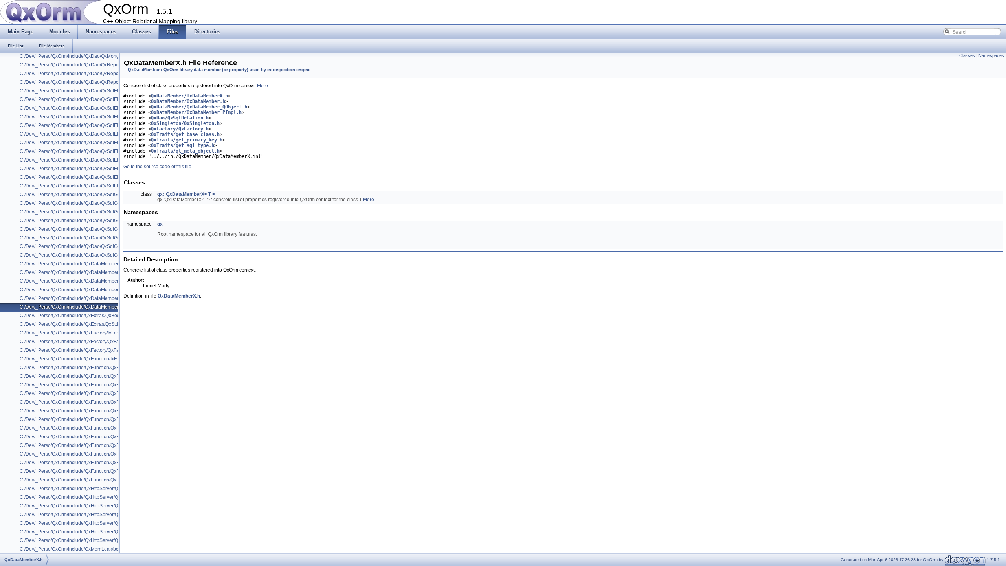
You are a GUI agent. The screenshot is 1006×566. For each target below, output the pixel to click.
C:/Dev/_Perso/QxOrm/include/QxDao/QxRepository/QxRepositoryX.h (93, 82)
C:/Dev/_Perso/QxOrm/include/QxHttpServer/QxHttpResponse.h (87, 506)
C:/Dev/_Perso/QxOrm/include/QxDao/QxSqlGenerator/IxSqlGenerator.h (96, 194)
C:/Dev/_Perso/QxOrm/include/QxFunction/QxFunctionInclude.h (87, 462)
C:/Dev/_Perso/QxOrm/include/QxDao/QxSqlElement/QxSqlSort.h (89, 186)
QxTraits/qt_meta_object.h (185, 151)
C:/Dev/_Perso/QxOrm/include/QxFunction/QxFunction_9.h (82, 445)
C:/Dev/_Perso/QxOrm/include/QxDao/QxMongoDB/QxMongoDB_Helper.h (99, 56)
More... (264, 85)
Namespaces (991, 55)
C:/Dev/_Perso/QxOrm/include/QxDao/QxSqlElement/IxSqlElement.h (92, 91)
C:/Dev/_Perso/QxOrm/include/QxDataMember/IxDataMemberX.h (89, 272)
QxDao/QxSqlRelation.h (180, 118)
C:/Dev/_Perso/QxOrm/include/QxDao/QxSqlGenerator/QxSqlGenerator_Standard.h (109, 255)
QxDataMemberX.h (179, 296)
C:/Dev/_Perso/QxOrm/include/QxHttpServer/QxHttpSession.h (85, 523)
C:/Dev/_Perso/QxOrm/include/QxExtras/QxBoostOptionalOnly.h (87, 315)
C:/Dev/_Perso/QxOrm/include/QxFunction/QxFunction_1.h (82, 376)
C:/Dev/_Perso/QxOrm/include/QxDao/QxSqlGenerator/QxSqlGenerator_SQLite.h (106, 246)
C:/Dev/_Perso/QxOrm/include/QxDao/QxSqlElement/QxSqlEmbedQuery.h (99, 125)
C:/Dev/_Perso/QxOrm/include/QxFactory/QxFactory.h (76, 341)
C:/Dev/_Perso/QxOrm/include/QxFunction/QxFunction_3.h (82, 393)
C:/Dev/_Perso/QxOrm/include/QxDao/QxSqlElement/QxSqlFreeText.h (94, 142)
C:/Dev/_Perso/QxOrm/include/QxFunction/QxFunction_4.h (82, 402)
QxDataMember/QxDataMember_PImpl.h (196, 112)
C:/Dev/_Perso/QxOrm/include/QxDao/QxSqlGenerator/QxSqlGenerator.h (97, 203)
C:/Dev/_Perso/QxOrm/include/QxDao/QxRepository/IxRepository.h (91, 65)
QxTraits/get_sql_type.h (182, 145)
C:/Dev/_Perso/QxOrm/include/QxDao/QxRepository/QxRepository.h (92, 73)
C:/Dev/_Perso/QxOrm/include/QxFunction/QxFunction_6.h (82, 419)
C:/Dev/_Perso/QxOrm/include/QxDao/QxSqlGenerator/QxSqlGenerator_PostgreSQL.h (112, 238)
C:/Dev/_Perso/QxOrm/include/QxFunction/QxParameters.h (82, 480)
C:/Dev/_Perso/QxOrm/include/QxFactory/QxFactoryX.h (78, 350)
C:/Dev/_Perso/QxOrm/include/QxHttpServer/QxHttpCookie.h (84, 488)
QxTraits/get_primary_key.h (186, 140)
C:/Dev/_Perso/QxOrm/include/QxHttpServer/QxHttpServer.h (83, 514)
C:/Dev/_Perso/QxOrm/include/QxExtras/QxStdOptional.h (80, 324)
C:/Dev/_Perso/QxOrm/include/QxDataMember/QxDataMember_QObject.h (99, 298)
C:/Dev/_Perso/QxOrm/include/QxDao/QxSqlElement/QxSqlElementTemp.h (99, 116)
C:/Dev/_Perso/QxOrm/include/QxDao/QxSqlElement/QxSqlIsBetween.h (96, 160)
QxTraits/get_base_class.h (185, 134)
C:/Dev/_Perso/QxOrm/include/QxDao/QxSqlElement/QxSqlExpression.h (97, 134)
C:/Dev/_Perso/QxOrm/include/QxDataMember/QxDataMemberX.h (90, 307)
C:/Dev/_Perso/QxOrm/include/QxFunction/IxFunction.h (78, 359)
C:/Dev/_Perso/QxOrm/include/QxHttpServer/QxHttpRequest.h (85, 497)
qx (160, 224)
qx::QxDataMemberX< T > (186, 194)
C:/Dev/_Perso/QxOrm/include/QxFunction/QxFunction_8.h (82, 436)
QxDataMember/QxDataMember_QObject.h (199, 107)
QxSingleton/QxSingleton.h (185, 123)
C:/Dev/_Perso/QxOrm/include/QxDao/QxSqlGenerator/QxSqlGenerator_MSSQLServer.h (114, 212)
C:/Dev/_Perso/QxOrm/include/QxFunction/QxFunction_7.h (82, 428)
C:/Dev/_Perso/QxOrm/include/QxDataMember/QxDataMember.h (88, 281)
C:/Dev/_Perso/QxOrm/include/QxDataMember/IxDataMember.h (87, 263)
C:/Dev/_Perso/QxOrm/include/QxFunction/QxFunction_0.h (82, 367)
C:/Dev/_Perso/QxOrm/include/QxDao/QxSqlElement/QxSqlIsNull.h (91, 168)
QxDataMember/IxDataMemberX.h (189, 96)
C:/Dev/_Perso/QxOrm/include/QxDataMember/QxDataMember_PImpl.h (96, 289)
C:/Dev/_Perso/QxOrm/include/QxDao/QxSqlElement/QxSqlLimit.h (90, 177)
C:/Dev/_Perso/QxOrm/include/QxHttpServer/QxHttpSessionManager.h (94, 532)
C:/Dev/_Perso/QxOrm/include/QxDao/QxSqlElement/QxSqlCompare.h (95, 99)
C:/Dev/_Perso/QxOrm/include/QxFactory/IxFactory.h (75, 333)
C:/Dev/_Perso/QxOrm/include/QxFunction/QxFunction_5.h (82, 410)
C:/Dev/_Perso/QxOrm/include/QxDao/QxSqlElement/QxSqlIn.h (87, 151)
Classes (967, 55)
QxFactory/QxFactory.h (180, 129)
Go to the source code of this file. (158, 166)
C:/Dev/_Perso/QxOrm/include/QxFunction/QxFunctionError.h (84, 454)
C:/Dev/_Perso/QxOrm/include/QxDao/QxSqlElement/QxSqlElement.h (93, 108)
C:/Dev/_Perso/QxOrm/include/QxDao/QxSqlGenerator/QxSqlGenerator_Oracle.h (106, 229)
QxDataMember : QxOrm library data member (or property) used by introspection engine (219, 69)
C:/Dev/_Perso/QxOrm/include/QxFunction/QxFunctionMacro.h (86, 471)
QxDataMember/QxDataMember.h (188, 101)
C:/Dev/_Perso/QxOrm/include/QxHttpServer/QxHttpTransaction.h (89, 540)
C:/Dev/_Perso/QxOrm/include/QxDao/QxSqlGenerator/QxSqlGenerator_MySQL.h (107, 220)
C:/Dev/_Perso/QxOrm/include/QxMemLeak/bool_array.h (80, 549)
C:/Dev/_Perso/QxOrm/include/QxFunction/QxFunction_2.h (82, 385)
